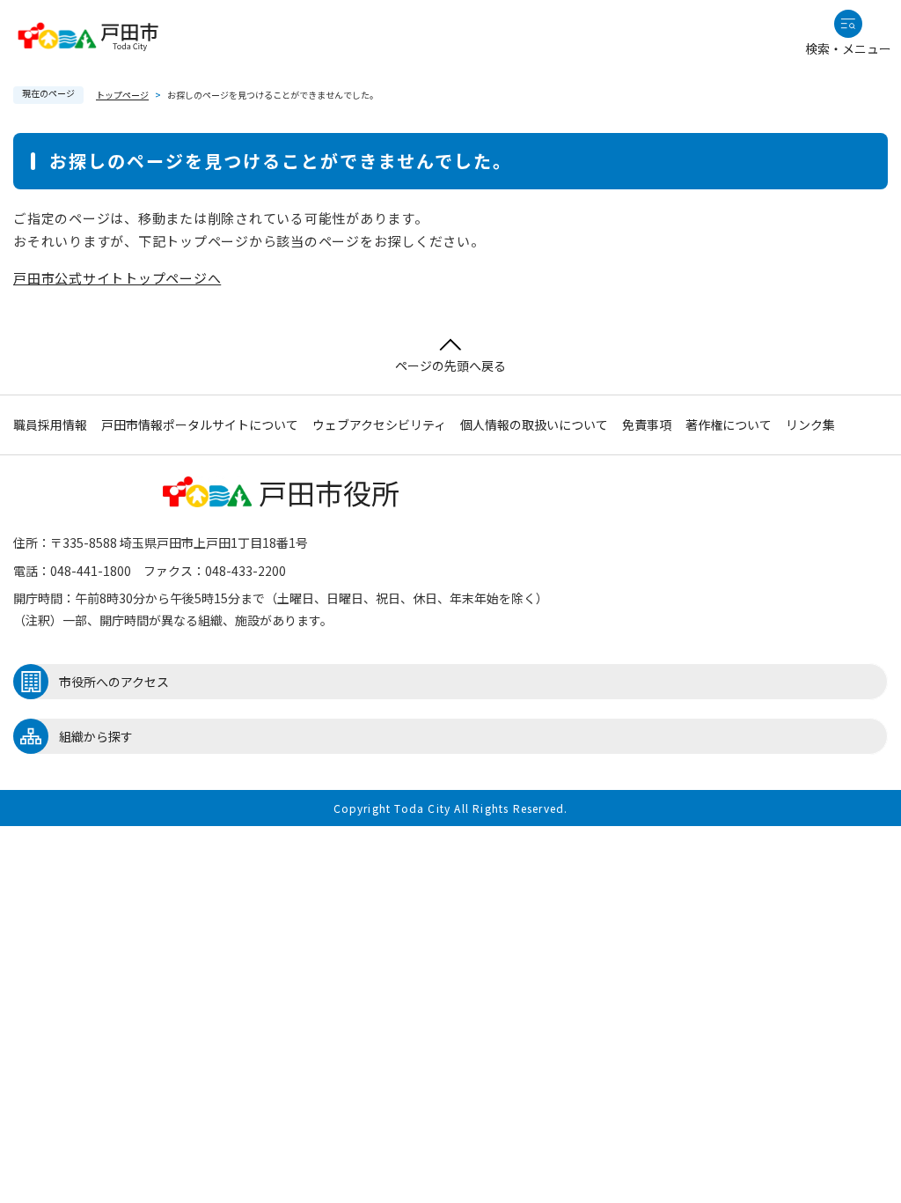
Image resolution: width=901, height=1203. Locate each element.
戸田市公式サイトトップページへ (117, 278)
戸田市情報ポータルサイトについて (199, 424)
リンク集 (810, 424)
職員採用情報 (50, 424)
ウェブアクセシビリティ (379, 424)
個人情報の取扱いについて (534, 424)
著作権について (728, 424)
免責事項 (646, 424)
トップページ (122, 94)
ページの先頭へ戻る (450, 365)
